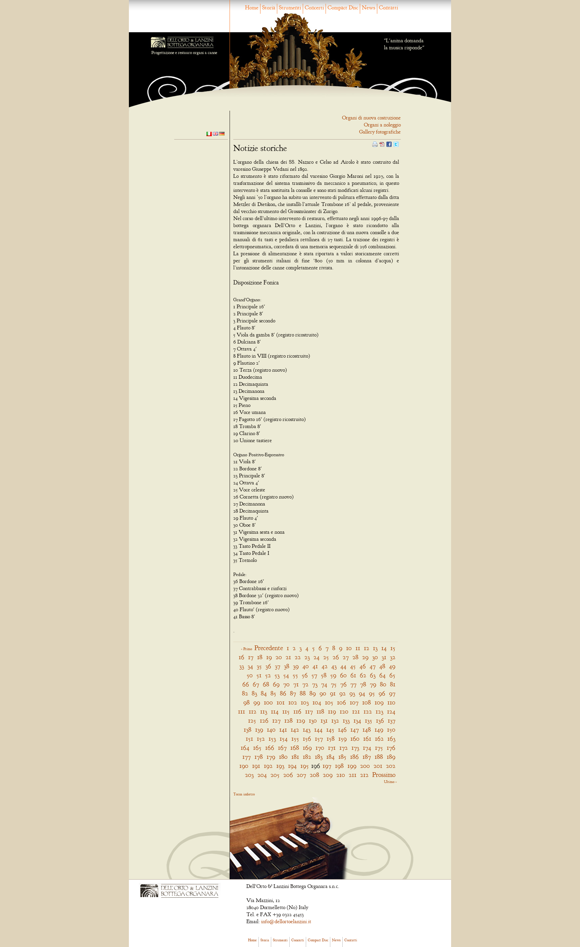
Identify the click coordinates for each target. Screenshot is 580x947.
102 (292, 702)
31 (384, 657)
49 (392, 666)
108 (366, 702)
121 (356, 711)
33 (241, 666)
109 (379, 702)
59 (333, 675)
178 (258, 756)
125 (252, 720)
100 (268, 702)
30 (375, 657)
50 (250, 675)
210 (340, 775)
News (368, 7)
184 (330, 756)
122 (368, 711)
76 (343, 684)
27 (346, 657)
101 (281, 702)
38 (286, 666)
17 (250, 657)
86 (283, 693)
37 (277, 666)
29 (365, 657)
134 (357, 720)
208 (314, 775)
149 (379, 729)
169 (307, 747)
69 (276, 684)
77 (353, 684)
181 (295, 756)
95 (372, 693)
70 (286, 684)
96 (382, 693)
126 (264, 720)
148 (366, 729)
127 (276, 720)
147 (354, 729)
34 (250, 666)
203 (249, 775)
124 (391, 711)
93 (352, 693)
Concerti (314, 7)
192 (268, 765)
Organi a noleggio (382, 124)
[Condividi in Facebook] (389, 143)
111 (241, 711)
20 (279, 657)
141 (283, 729)
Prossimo (383, 775)
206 (288, 775)
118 (320, 711)
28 (355, 657)
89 (312, 693)
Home (251, 7)
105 (329, 702)
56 (305, 675)
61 (353, 675)
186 (354, 756)
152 (261, 738)
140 (271, 729)
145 (330, 729)
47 (373, 666)
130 (313, 720)
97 (392, 693)
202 (390, 765)
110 (391, 702)
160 (354, 738)
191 (256, 765)
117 (309, 711)
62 (363, 675)
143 (306, 729)
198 (339, 765)
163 (391, 738)
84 (264, 693)
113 (263, 711)
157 (319, 738)
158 (331, 738)
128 (288, 720)
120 (344, 711)
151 (249, 738)
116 (297, 711)
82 (245, 693)
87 (293, 693)
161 (367, 738)
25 (326, 657)
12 (366, 648)
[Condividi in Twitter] (396, 143)
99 (256, 702)
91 (333, 693)
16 (241, 657)
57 (314, 675)
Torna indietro (244, 794)
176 (391, 747)
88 (303, 693)
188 (379, 756)
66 (245, 684)
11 (357, 648)
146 (342, 729)
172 (343, 747)
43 (334, 666)
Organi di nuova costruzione (371, 117)
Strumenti (290, 7)
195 (304, 765)
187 (366, 756)
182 (307, 756)
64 (382, 675)
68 (266, 684)
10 (349, 648)
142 (295, 729)
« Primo (246, 648)
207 (301, 775)
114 (275, 711)
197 (327, 765)
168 (294, 747)
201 (378, 765)
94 (362, 693)
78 (363, 684)
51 (258, 675)
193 (280, 765)
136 (380, 720)
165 (257, 747)
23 (307, 657)
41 (315, 666)
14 (384, 648)
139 (259, 729)
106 (341, 702)
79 (373, 684)
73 (315, 684)
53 (277, 675)
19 (269, 657)
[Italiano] (209, 133)
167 (282, 747)
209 (328, 775)
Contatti (388, 7)
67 (256, 684)
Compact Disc (343, 7)
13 (375, 648)
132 (335, 720)
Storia (268, 7)
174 (367, 747)
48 (382, 666)
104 (316, 702)
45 (353, 666)
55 (295, 675)
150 (391, 729)
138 (247, 729)
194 (292, 765)
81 (392, 684)
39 (296, 666)
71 (296, 684)
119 (332, 711)
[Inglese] (215, 133)
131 (324, 720)
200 (365, 765)
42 (325, 666)
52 (268, 675)
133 (346, 720)
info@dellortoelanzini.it (286, 921)
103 (305, 702)
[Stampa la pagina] (375, 143)
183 (319, 756)
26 (336, 657)
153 (272, 738)
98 (246, 702)
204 (262, 775)
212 (364, 775)
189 (391, 756)
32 (392, 657)
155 (295, 738)
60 (343, 675)
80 (383, 684)
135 (368, 720)
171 (332, 747)
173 (355, 747)
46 (362, 666)
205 (275, 775)
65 (392, 675)
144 (318, 729)
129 (300, 720)
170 (320, 747)
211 (352, 775)
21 (288, 657)
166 (269, 747)
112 (252, 711)
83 (254, 693)
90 (323, 693)
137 (391, 720)
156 (307, 738)
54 (286, 675)
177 (246, 756)
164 (245, 747)
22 (298, 657)
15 (392, 648)
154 (284, 738)
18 (259, 657)
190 (243, 765)
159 (342, 738)
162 (379, 738)
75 (334, 684)
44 (343, 666)
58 (324, 675)
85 (273, 693)
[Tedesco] (222, 133)
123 (379, 711)
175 (379, 747)
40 (305, 666)
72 (305, 684)
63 (373, 675)
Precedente (268, 648)
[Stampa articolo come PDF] (382, 143)
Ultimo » (390, 781)
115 (286, 711)
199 (351, 765)
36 (268, 666)
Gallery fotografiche (380, 131)
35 (259, 666)
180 (283, 756)
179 (271, 756)
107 (354, 702)
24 (316, 657)
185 (342, 756)
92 (342, 693)
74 (324, 684)
